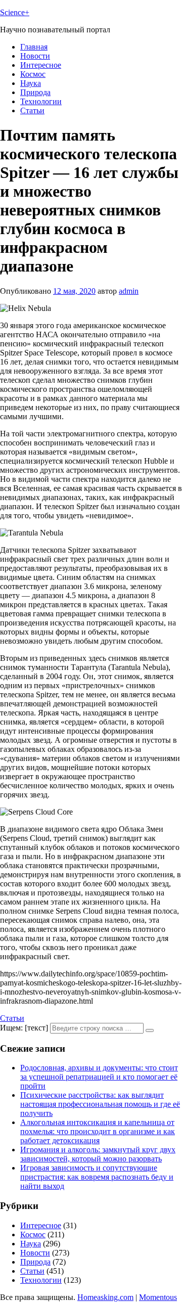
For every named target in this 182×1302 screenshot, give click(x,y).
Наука (30, 83)
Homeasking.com (105, 1297)
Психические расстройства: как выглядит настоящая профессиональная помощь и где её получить (100, 1104)
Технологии (41, 101)
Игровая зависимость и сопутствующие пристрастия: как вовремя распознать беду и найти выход (96, 1176)
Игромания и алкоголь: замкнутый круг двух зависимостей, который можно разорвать (97, 1154)
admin (129, 291)
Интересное (40, 65)
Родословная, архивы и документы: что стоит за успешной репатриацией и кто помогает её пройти (99, 1076)
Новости (35, 56)
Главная (34, 46)
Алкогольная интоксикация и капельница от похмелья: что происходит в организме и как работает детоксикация (97, 1131)
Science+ (14, 12)
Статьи (32, 110)
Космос (33, 74)
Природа (35, 92)
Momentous (158, 1297)
